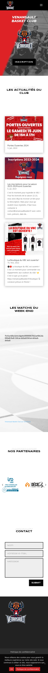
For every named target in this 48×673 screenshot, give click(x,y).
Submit (36, 583)
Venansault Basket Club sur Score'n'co (18, 422)
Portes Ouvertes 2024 (17, 145)
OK (11, 669)
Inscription (24, 62)
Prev (2, 484)
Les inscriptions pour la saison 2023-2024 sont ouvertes (22, 185)
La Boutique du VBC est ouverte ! (23, 260)
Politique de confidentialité (22, 652)
